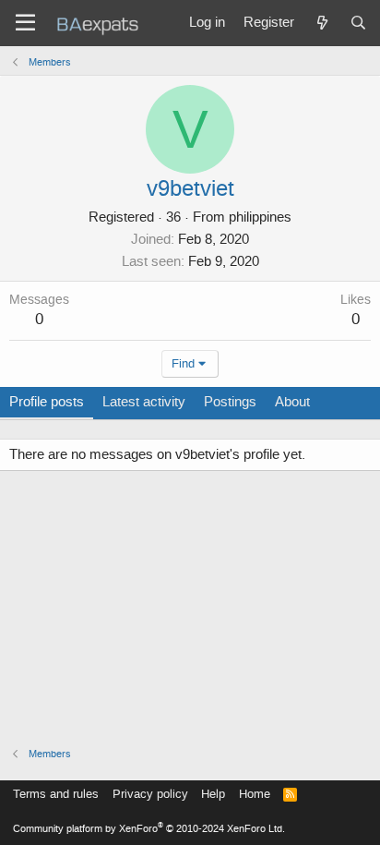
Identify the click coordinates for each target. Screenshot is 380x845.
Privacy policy (150, 794)
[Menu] (25, 23)
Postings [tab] (230, 401)
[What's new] (321, 23)
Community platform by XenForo (149, 829)
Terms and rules (56, 794)
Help (213, 794)
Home (254, 794)
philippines (260, 217)
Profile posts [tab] (46, 401)
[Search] (358, 23)
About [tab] (292, 401)
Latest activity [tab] (143, 401)
